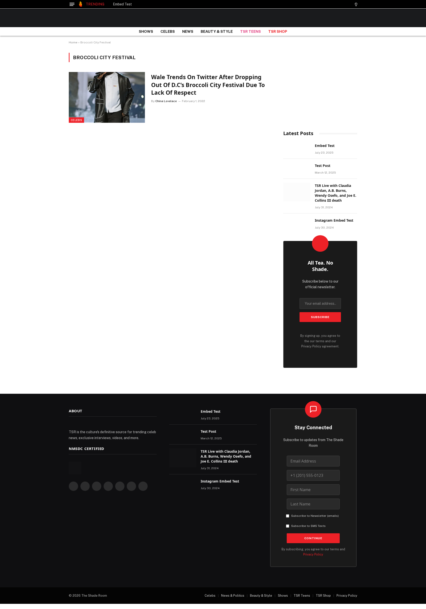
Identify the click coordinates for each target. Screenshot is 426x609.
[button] (347, 4)
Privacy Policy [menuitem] (347, 595)
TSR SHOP (277, 31)
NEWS (187, 31)
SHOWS (146, 31)
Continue (313, 538)
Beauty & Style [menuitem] (261, 595)
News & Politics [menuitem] (232, 595)
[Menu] (72, 4)
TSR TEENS (250, 31)
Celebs (76, 120)
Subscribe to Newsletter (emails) (315, 516)
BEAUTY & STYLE (217, 31)
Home (73, 42)
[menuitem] (207, 595)
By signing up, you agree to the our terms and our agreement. (320, 341)
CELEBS (167, 31)
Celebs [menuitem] (210, 595)
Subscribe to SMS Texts (308, 526)
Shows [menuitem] (283, 595)
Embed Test (122, 4)
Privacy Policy (311, 346)
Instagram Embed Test (334, 220)
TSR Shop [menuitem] (323, 595)
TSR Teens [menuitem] (302, 595)
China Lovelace (166, 101)
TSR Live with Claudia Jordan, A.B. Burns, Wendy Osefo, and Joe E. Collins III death (335, 193)
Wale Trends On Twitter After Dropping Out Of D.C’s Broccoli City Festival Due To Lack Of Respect (208, 84)
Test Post (322, 165)
